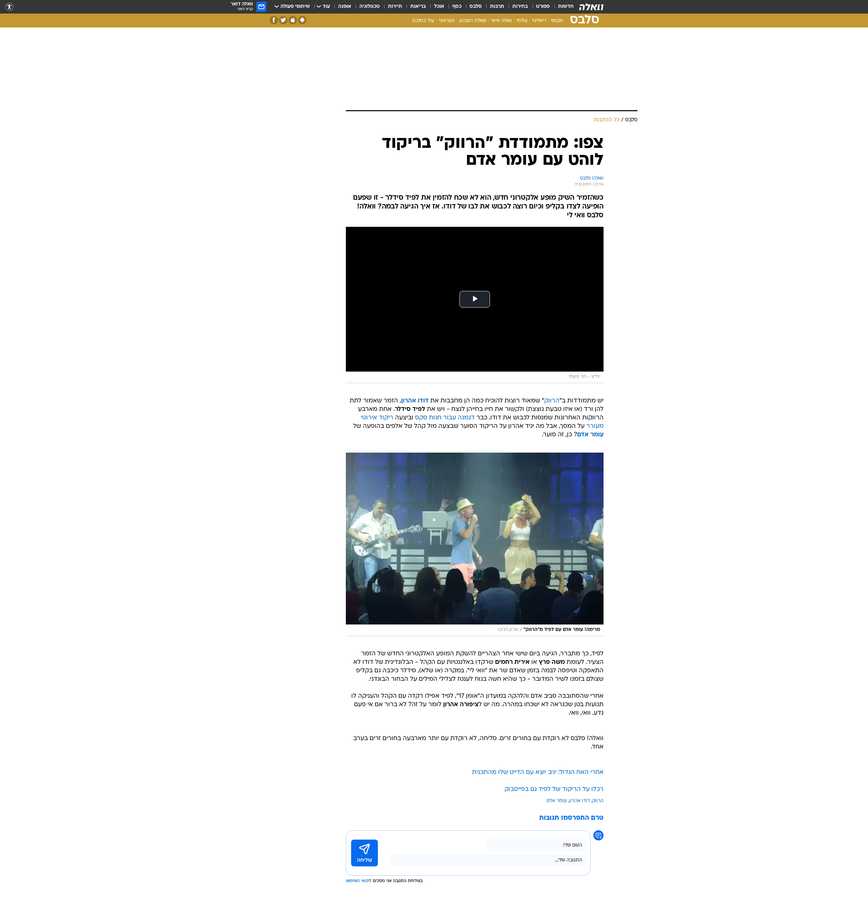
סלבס (476, 6)
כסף (456, 6)
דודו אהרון (579, 801)
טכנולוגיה (369, 6)
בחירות (520, 6)
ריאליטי (539, 21)
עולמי (522, 21)
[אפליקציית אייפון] (293, 20)
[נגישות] (9, 7)
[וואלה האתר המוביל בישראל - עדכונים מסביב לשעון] (591, 6)
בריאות (418, 6)
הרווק (551, 401)
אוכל (439, 6)
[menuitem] (562, 7)
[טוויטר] (283, 20)
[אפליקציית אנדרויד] (302, 20)
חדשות (566, 6)
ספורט (543, 6)
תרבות (497, 6)
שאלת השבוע (473, 21)
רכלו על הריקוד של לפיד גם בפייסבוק (554, 789)
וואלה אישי (501, 21)
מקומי (557, 21)
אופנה (344, 6)
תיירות (395, 6)
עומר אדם (557, 801)
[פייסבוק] (274, 20)
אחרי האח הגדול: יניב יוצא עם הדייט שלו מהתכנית (538, 772)
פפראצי (447, 21)
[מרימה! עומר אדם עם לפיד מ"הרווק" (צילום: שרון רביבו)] (475, 544)
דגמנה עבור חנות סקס (445, 418)
